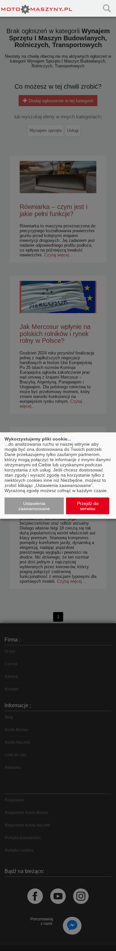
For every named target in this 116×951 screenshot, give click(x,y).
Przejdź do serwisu (88, 506)
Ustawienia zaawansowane (34, 506)
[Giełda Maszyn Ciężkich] (36, 8)
